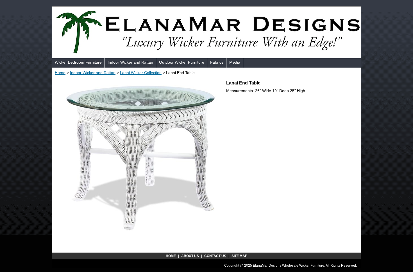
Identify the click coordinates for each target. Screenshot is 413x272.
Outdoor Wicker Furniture (181, 62)
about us (190, 256)
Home (60, 72)
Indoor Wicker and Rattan (130, 62)
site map (239, 256)
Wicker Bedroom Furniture (78, 62)
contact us (215, 256)
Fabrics (216, 62)
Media (234, 62)
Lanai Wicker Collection (141, 72)
